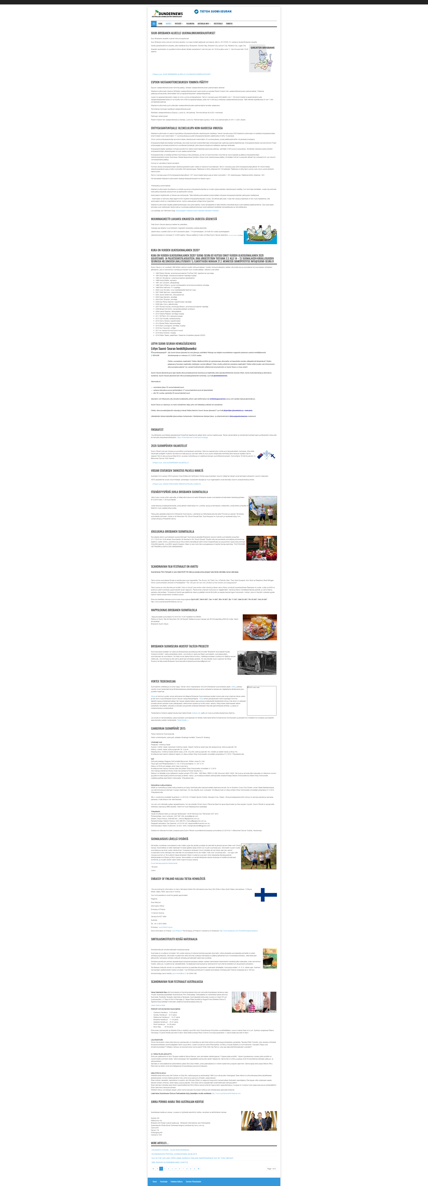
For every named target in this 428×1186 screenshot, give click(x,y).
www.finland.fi (177, 931)
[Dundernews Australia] (167, 14)
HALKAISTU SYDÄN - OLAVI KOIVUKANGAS (170, 1150)
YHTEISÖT (178, 24)
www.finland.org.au (165, 927)
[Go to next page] (194, 1169)
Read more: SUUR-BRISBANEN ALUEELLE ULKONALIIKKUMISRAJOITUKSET (182, 74)
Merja (233, 687)
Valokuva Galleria (176, 1182)
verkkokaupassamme (218, 399)
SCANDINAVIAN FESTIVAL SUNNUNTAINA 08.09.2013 (174, 1154)
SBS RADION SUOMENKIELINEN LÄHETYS (170, 1162)
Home (155, 1182)
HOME (160, 24)
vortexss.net (196, 713)
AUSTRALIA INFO (203, 24)
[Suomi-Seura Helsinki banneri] (213, 11)
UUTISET (168, 24)
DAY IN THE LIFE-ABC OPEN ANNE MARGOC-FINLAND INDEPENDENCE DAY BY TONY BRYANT (192, 1158)
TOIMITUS (229, 24)
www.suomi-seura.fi (233, 235)
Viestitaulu (163, 1182)
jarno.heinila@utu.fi (179, 973)
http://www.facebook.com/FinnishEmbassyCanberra (239, 931)
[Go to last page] (198, 1169)
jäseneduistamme (220, 376)
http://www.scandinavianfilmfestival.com (226, 1093)
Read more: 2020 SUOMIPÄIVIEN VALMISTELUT (171, 463)
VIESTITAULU (218, 24)
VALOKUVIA (190, 24)
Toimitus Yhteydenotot (193, 1182)
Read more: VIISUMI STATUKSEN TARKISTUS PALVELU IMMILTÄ (177, 484)
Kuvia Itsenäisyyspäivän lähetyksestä (164, 863)
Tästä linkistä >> (183, 720)
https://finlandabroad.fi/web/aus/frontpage (192, 437)
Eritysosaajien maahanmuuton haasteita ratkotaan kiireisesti (197, 211)
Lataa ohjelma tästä (158, 1005)
